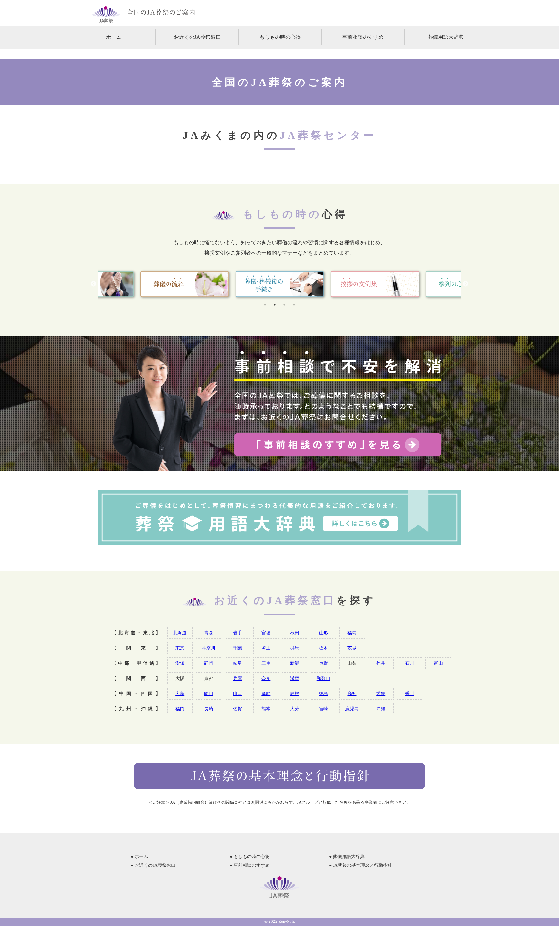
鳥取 (265, 693)
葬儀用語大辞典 (446, 37)
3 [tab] (284, 304)
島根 (294, 693)
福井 (380, 663)
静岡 (208, 663)
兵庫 (237, 678)
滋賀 (294, 678)
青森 (208, 632)
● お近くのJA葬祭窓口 (153, 865)
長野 (323, 663)
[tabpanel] (279, 284)
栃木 (323, 647)
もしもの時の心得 (280, 37)
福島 (351, 632)
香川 (409, 693)
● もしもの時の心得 (250, 856)
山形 (323, 632)
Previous (93, 284)
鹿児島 (352, 708)
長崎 (208, 708)
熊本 (265, 708)
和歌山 (323, 678)
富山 (438, 663)
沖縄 (380, 708)
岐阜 (237, 663)
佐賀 (237, 708)
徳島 (323, 693)
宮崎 (323, 708)
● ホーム (139, 856)
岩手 (237, 632)
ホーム (114, 37)
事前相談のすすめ (363, 37)
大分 (294, 708)
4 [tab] (294, 304)
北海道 (180, 632)
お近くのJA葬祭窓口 (197, 37)
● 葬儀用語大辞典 (347, 856)
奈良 (265, 678)
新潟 (294, 663)
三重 (265, 663)
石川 (409, 663)
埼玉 (265, 647)
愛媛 (380, 693)
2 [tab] (274, 304)
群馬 (294, 647)
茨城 (351, 647)
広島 (179, 693)
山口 (237, 693)
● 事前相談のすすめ (250, 865)
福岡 (179, 708)
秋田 (294, 632)
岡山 (208, 693)
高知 (351, 693)
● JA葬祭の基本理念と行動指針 (360, 865)
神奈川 (208, 647)
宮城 (265, 632)
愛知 (179, 663)
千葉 (237, 647)
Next (465, 284)
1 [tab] (265, 304)
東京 (179, 647)
